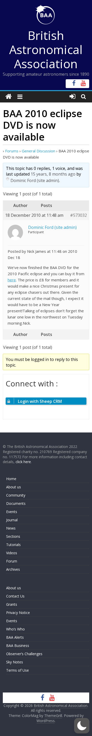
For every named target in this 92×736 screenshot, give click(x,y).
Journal (12, 519)
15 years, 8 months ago (53, 174)
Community (15, 495)
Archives (13, 569)
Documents (16, 503)
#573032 (78, 215)
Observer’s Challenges (24, 653)
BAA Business (17, 645)
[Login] (72, 96)
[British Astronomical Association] (8, 96)
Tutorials (13, 544)
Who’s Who (15, 629)
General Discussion (38, 150)
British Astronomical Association (46, 49)
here (12, 279)
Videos (11, 552)
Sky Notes (14, 662)
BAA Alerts (15, 637)
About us (13, 486)
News (11, 528)
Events (11, 511)
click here (23, 461)
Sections (13, 536)
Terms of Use (17, 670)
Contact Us (15, 596)
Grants (11, 604)
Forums (11, 150)
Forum (11, 561)
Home (11, 478)
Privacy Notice (18, 612)
